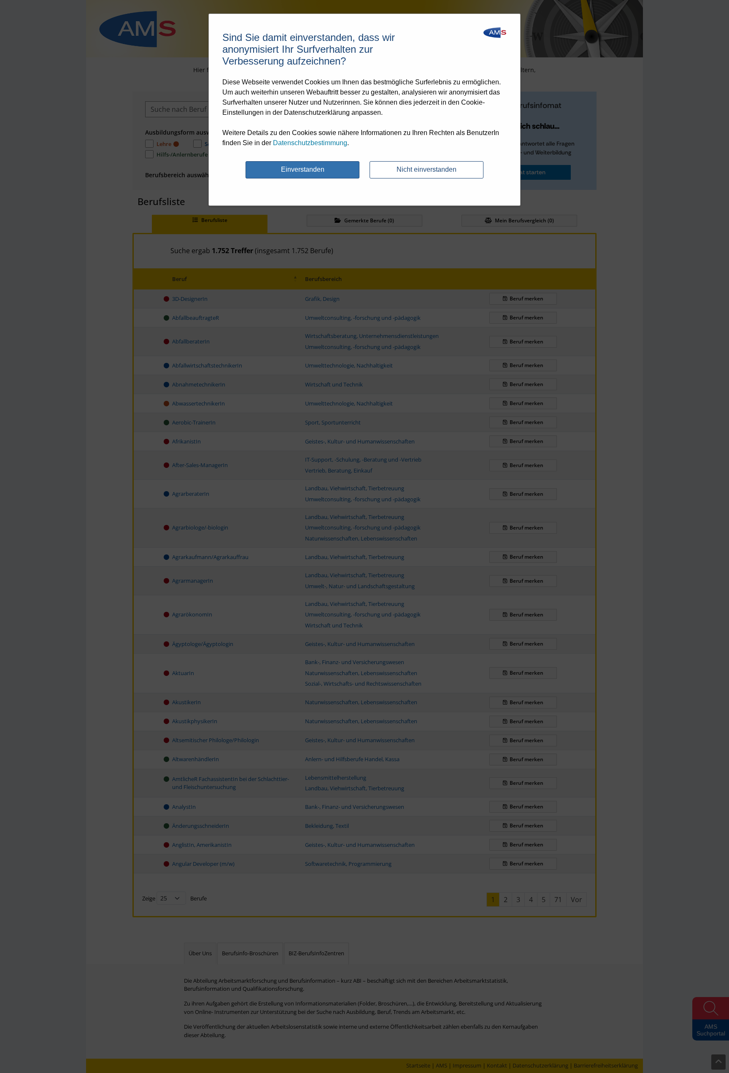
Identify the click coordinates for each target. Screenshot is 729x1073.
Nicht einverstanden (426, 169)
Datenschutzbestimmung (310, 142)
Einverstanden (302, 169)
